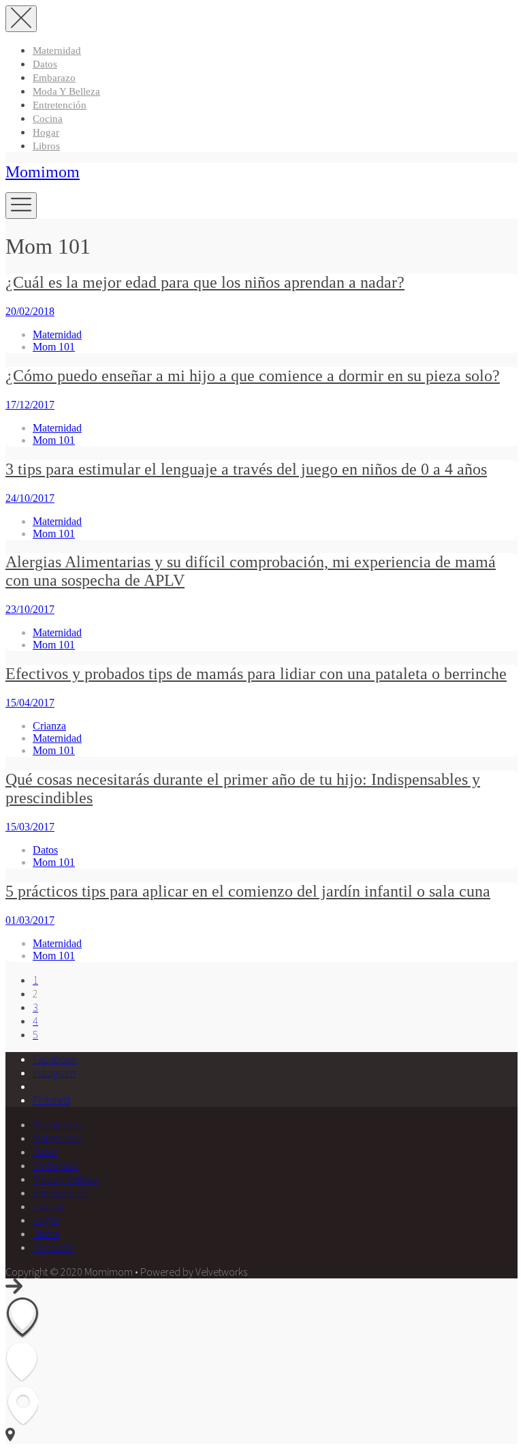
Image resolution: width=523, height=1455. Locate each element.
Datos (45, 64)
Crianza (49, 726)
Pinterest (51, 1100)
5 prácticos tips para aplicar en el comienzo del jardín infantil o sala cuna (247, 891)
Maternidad (57, 50)
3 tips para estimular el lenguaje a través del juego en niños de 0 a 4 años (246, 469)
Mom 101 (54, 346)
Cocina (48, 118)
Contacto (53, 1247)
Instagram (54, 1072)
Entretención (59, 105)
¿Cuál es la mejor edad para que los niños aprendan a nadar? (205, 282)
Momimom (42, 172)
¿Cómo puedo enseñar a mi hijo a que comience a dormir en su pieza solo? (252, 376)
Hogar (46, 132)
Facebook (55, 1059)
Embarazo (54, 77)
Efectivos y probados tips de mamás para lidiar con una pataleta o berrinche (256, 673)
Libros (46, 145)
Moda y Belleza (66, 91)
